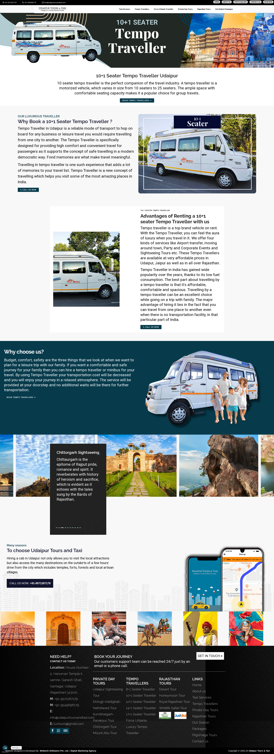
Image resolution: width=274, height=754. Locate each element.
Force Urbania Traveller (163, 9)
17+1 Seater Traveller (141, 714)
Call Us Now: (30, 583)
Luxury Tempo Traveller (136, 730)
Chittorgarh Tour (105, 727)
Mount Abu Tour (105, 733)
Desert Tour (167, 689)
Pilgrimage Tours (204, 735)
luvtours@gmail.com (69, 724)
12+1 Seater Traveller (141, 702)
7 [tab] (72, 527)
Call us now (29, 190)
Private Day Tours (185, 9)
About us (199, 691)
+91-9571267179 (10, 2)
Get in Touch (209, 656)
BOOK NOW (268, 2)
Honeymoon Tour (172, 695)
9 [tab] (77, 527)
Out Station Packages (224, 9)
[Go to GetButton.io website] (5, 751)
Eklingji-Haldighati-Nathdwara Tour (107, 705)
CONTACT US (255, 2)
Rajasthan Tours (204, 9)
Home (197, 685)
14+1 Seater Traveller (141, 708)
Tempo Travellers (142, 9)
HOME (216, 2)
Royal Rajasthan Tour (174, 702)
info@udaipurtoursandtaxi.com (55, 2)
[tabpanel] (78, 474)
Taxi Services (124, 9)
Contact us (200, 741)
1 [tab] (56, 527)
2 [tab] (59, 527)
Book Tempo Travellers (136, 100)
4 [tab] (64, 527)
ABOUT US (226, 2)
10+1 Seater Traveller (141, 695)
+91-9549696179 (30, 2)
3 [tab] (61, 527)
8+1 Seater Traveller (140, 689)
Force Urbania (136, 720)
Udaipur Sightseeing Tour (108, 692)
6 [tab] (70, 527)
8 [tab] (75, 527)
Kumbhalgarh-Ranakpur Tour (103, 717)
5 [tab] (67, 527)
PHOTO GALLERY (241, 2)
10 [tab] (80, 527)
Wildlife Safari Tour (173, 708)
